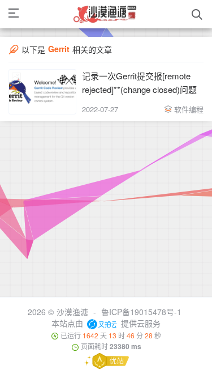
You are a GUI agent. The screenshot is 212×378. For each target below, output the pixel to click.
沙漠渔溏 (72, 311)
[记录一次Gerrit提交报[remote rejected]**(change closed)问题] (42, 91)
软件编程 (189, 109)
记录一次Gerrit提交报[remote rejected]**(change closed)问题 (139, 82)
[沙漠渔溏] (105, 14)
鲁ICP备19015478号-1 (141, 311)
